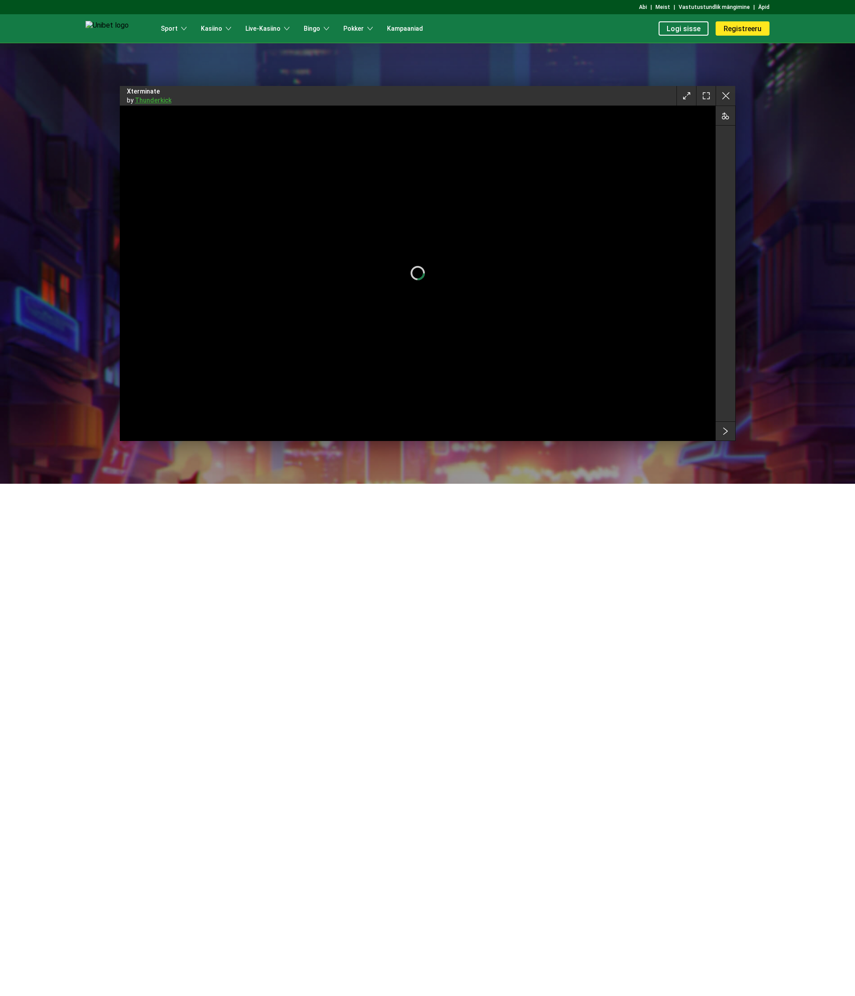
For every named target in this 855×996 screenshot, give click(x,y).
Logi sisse (683, 28)
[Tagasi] (725, 96)
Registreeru (742, 28)
